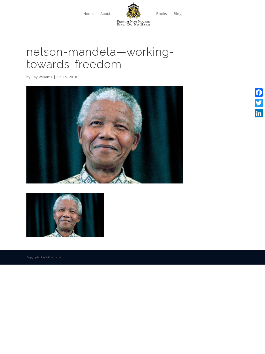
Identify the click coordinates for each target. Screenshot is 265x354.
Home (88, 13)
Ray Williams (41, 76)
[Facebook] (259, 92)
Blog (177, 13)
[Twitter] (259, 103)
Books (161, 13)
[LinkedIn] (259, 113)
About (105, 13)
